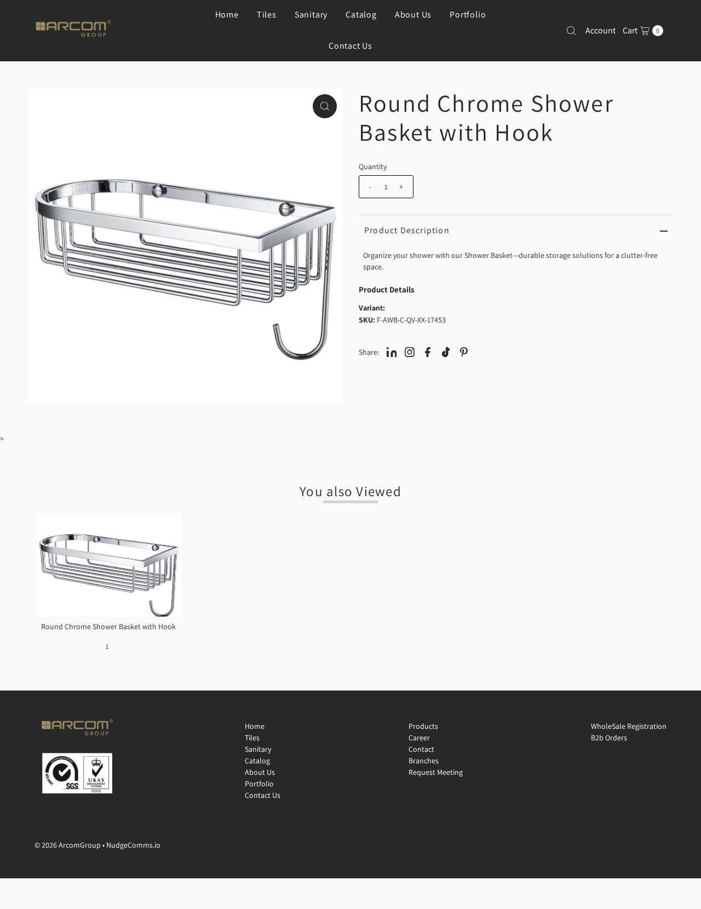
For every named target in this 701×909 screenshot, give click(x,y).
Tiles (252, 738)
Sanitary (258, 749)
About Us (260, 772)
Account (600, 30)
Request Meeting (436, 772)
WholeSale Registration (628, 726)
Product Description (407, 230)
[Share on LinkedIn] (391, 351)
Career (419, 738)
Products (423, 726)
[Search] (571, 30)
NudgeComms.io (133, 845)
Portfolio (259, 784)
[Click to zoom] (325, 106)
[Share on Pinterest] (464, 351)
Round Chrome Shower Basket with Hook (108, 626)
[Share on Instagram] (409, 351)
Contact (421, 749)
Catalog (257, 761)
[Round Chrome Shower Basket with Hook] (108, 565)
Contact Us (350, 45)
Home (255, 726)
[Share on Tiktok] (446, 351)
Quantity (373, 166)
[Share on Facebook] (428, 351)
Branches (424, 761)
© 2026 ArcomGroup (68, 845)
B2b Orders (609, 738)
